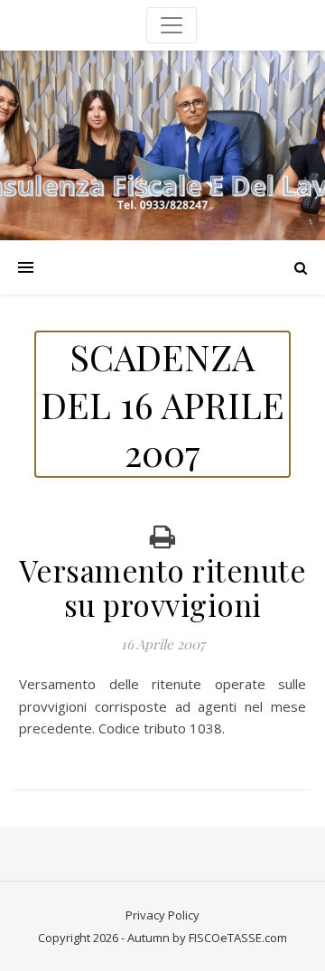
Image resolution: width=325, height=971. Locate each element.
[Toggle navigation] (171, 25)
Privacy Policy (162, 915)
